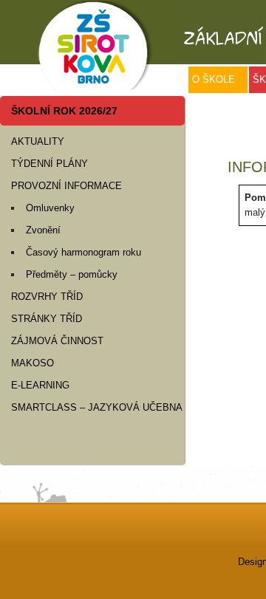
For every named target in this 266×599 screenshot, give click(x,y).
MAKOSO (32, 363)
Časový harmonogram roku (83, 252)
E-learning (40, 385)
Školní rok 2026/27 (64, 111)
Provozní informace (66, 185)
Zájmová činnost (57, 340)
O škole (213, 79)
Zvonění (43, 230)
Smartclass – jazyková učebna (97, 407)
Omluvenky (50, 207)
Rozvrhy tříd (47, 296)
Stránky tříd (46, 318)
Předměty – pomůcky (71, 274)
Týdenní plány (49, 163)
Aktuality (37, 141)
